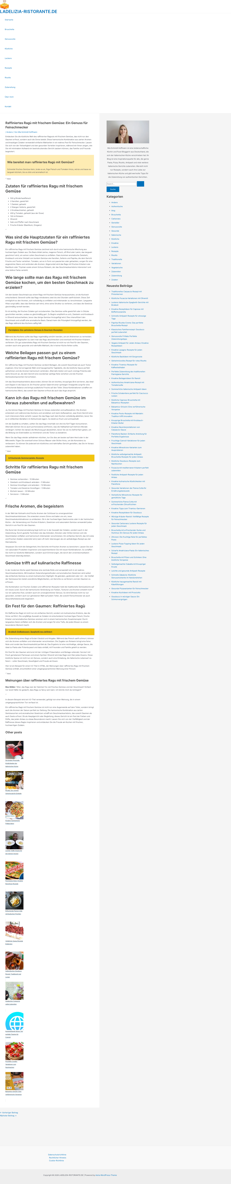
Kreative (115, 243)
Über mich (9, 97)
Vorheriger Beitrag (9, 1112)
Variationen (116, 263)
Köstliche (9, 48)
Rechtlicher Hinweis (57, 1158)
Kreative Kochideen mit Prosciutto (125, 592)
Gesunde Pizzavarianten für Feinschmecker (129, 588)
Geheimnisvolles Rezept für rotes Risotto (128, 361)
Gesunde (115, 231)
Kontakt (8, 106)
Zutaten (114, 280)
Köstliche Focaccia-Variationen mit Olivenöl (129, 298)
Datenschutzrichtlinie (57, 1155)
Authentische (117, 206)
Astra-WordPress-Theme (106, 1175)
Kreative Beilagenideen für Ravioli (125, 378)
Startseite (9, 20)
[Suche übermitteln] (140, 184)
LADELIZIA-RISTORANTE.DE (28, 11)
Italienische (116, 235)
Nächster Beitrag (8, 1115)
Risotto (8, 77)
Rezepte (8, 68)
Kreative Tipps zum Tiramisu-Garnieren (128, 508)
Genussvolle (10, 39)
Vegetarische (117, 267)
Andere (9, 132)
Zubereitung (10, 87)
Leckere (8, 58)
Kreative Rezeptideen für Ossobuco (126, 512)
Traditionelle (116, 259)
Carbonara (115, 219)
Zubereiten (116, 271)
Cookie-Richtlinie (56, 1160)
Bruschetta (9, 29)
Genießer (115, 223)
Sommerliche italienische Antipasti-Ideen (129, 389)
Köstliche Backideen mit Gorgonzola (126, 356)
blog (113, 210)
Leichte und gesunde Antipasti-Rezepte (128, 571)
